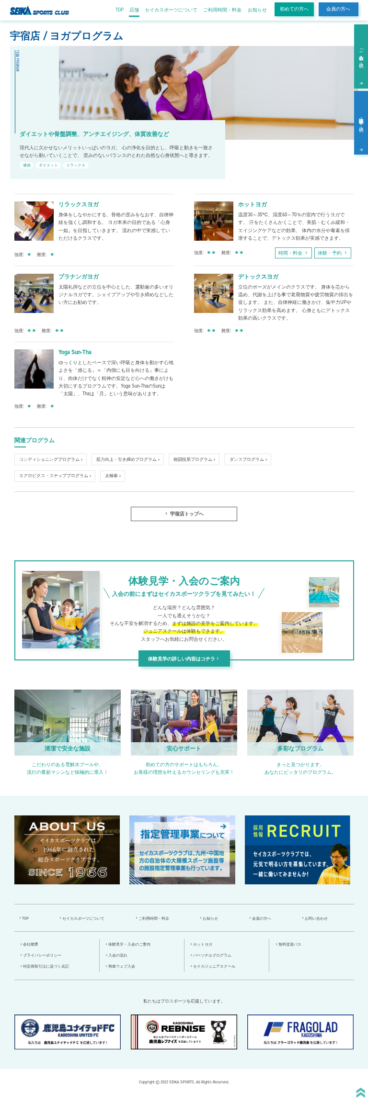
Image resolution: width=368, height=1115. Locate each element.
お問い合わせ (316, 918)
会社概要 (30, 944)
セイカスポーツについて (171, 10)
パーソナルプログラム (212, 955)
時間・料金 (293, 253)
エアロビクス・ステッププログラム (53, 476)
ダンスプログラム (247, 459)
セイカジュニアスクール (214, 966)
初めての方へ (294, 9)
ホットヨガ (202, 944)
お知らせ (257, 10)
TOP (119, 10)
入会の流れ (117, 955)
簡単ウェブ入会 (121, 966)
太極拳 (111, 476)
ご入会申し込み (361, 55)
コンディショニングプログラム (49, 459)
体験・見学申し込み (361, 122)
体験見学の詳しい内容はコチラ (184, 659)
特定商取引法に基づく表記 (46, 966)
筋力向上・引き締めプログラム (126, 459)
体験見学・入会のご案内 (129, 944)
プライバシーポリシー (42, 955)
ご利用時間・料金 (222, 10)
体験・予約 (333, 253)
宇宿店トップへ (184, 514)
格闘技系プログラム (192, 459)
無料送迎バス (289, 944)
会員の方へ (338, 9)
